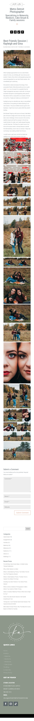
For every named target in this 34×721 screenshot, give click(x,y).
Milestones (6, 548)
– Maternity (6, 656)
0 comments (27, 47)
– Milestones (7, 661)
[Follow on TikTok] (18, 32)
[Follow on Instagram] (15, 32)
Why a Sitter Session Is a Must (10, 569)
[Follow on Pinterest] (22, 32)
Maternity (5, 545)
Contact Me (7, 670)
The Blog (6, 667)
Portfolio (6, 653)
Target (8, 89)
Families (21, 47)
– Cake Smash (7, 664)
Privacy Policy (7, 672)
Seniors (5, 553)
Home (5, 651)
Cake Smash (6, 537)
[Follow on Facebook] (11, 32)
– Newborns (7, 659)
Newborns (5, 551)
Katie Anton (8, 47)
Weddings (5, 556)
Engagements (6, 539)
